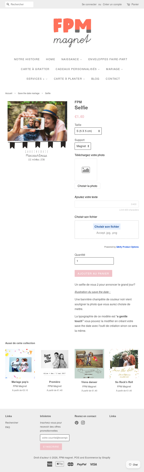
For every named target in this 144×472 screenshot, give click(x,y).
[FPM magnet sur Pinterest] (76, 423)
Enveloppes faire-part (107, 59)
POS (76, 457)
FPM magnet (66, 457)
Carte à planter (68, 78)
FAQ (7, 427)
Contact (113, 78)
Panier (135, 4)
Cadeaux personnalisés (77, 69)
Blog (95, 78)
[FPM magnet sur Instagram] (83, 423)
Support (79, 140)
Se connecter (89, 4)
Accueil (8, 93)
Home (50, 59)
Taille (78, 125)
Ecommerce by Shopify (97, 457)
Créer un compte (112, 4)
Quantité (80, 255)
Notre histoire (27, 59)
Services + (36, 78)
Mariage (113, 69)
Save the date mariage (29, 93)
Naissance (70, 59)
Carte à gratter (35, 69)
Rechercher (11, 422)
